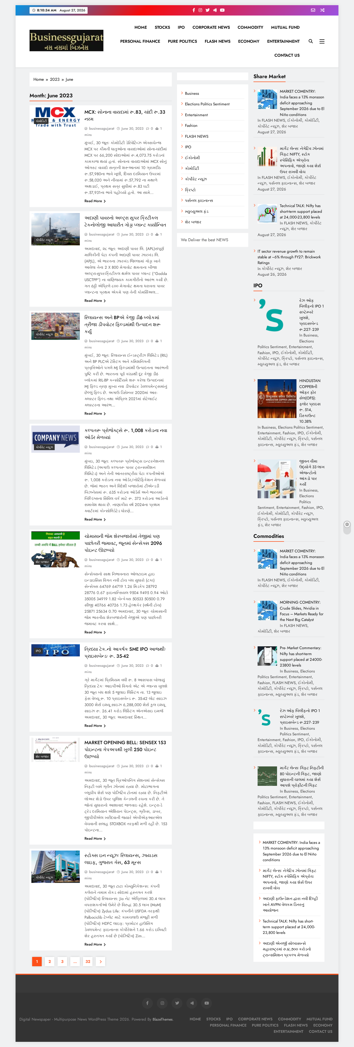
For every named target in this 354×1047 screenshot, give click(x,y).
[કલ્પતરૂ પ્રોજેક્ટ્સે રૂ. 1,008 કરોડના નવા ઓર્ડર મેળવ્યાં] (55, 439)
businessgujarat (101, 128)
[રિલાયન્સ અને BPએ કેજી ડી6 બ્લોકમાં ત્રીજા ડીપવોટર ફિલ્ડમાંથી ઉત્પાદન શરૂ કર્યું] (55, 326)
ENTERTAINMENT (283, 41)
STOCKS (162, 27)
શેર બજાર (193, 222)
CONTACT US (287, 55)
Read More (93, 200)
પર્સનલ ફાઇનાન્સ (199, 200)
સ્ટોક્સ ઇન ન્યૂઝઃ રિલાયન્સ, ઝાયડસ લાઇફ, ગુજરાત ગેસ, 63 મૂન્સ (121, 859)
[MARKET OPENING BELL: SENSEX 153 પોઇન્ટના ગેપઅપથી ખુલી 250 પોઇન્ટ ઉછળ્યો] (55, 750)
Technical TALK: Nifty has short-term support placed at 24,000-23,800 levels (289, 927)
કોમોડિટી (192, 168)
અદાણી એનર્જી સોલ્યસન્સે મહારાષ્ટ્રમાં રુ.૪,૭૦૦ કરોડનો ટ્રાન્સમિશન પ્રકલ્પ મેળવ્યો (287, 949)
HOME (140, 27)
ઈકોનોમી (192, 158)
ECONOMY (248, 41)
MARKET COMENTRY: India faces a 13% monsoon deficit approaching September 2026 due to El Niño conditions (291, 851)
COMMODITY (250, 27)
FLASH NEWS (217, 41)
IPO (181, 27)
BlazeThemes (163, 1019)
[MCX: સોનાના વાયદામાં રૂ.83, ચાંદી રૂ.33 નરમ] (55, 117)
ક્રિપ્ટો (190, 190)
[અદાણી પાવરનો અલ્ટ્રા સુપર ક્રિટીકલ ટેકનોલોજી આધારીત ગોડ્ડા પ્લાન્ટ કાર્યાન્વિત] (55, 229)
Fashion (191, 125)
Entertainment (196, 115)
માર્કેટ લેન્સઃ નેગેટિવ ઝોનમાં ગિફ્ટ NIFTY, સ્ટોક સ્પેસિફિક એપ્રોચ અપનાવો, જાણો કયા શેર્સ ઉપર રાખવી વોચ (289, 879)
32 (88, 961)
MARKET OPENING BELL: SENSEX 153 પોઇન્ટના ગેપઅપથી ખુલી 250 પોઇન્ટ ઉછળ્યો (125, 749)
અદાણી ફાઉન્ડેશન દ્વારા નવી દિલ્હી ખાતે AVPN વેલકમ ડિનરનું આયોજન (290, 904)
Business (192, 93)
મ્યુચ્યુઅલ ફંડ (196, 211)
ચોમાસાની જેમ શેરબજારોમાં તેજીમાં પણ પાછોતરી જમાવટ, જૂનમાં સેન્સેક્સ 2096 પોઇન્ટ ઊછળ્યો (123, 543)
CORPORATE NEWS (211, 27)
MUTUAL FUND (285, 27)
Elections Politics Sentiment (207, 104)
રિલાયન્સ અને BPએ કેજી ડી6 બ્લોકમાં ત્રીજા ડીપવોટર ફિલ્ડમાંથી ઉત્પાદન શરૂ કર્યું (122, 324)
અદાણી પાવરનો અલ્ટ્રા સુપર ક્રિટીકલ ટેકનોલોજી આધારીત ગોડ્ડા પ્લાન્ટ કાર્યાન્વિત (125, 221)
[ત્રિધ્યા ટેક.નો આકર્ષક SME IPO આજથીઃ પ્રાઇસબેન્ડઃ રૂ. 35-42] (55, 650)
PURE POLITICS (182, 41)
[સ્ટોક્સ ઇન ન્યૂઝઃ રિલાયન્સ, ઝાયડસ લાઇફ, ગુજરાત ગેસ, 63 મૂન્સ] (55, 867)
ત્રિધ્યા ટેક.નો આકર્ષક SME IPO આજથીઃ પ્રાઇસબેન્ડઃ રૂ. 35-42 (125, 653)
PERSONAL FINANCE (140, 41)
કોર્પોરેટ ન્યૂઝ (196, 179)
